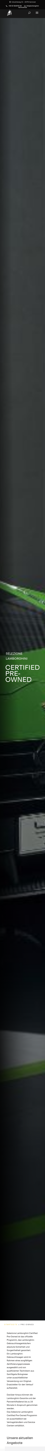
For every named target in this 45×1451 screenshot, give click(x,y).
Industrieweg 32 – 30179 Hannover (24, 2)
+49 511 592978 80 (15, 6)
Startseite (11, 1324)
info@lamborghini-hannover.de (28, 6)
